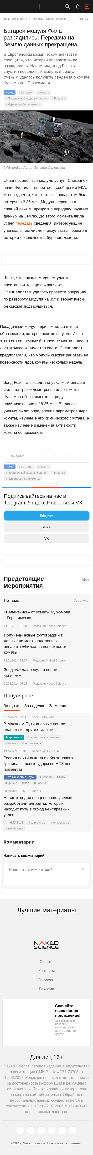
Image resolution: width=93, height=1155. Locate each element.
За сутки (12, 706)
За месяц (57, 706)
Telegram (47, 516)
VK (46, 538)
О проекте (47, 980)
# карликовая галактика (43, 737)
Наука (9, 92)
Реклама (46, 989)
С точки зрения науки (20, 777)
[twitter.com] (20, 1130)
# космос (11, 743)
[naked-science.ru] (73, 1130)
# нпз (25, 783)
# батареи (25, 92)
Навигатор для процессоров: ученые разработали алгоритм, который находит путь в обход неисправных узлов (38, 806)
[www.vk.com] (31, 1130)
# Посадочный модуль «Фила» (26, 98)
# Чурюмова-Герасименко (22, 104)
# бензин (46, 777)
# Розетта (58, 98)
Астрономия (13, 737)
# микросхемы (60, 822)
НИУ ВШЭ (16, 822)
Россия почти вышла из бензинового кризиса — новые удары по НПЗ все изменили (38, 764)
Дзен (46, 527)
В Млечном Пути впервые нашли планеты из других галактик (34, 727)
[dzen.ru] (52, 1130)
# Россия (40, 783)
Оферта (47, 962)
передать (24, 223)
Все (85, 579)
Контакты (46, 971)
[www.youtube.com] (41, 1130)
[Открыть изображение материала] (46, 136)
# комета (43, 92)
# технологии (14, 828)
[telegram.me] (62, 1130)
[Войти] (87, 7)
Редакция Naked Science (49, 18)
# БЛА (61, 777)
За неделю (34, 706)
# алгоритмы (37, 822)
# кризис (11, 783)
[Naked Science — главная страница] (24, 6)
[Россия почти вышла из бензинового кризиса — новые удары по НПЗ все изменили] (82, 764)
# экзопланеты (32, 743)
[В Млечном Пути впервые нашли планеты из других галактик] (82, 730)
